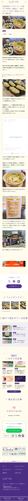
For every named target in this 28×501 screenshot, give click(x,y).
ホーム (4, 466)
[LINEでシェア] (18, 281)
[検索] (25, 2)
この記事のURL (13, 286)
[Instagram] (13, 436)
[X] (16, 436)
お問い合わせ (18, 472)
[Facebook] (19, 436)
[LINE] (23, 436)
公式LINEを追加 (14, 430)
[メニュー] (2, 2)
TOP (3, 461)
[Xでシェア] (9, 281)
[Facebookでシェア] (14, 281)
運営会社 (5, 472)
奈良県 (10, 34)
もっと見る (14, 391)
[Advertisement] (14, 257)
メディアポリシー (19, 469)
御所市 (4, 34)
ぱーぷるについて (7, 469)
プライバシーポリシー (20, 466)
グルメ (8, 461)
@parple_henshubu (14, 415)
